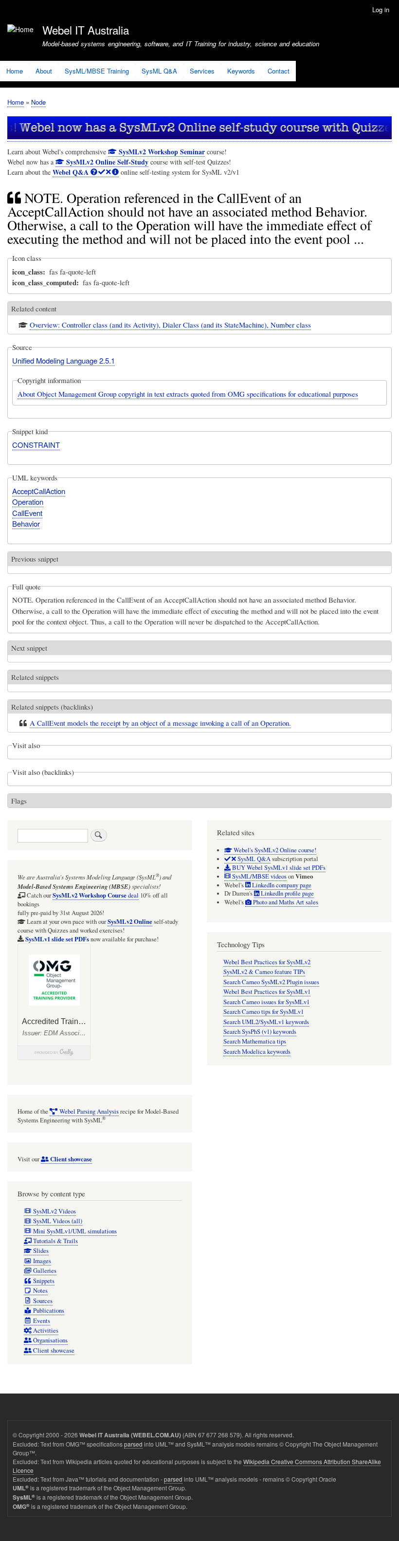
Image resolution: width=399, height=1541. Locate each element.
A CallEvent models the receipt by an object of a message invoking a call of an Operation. (160, 723)
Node (38, 102)
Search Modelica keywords (256, 1051)
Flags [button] (19, 801)
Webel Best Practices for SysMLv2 (266, 962)
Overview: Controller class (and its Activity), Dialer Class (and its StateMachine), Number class (170, 325)
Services (202, 70)
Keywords (241, 70)
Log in (380, 9)
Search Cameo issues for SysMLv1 (266, 1002)
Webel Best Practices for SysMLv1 (266, 992)
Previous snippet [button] (34, 559)
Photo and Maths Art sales (285, 902)
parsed (133, 1444)
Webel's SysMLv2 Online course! (274, 850)
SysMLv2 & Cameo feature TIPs (264, 972)
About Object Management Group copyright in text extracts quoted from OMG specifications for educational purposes (188, 394)
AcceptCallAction (38, 491)
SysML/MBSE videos (259, 876)
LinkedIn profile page (286, 893)
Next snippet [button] (29, 648)
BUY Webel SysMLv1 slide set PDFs (278, 867)
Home (14, 70)
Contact (279, 70)
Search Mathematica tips (254, 1041)
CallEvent (27, 513)
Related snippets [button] (35, 677)
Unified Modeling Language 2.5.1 (63, 360)
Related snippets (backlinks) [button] (52, 707)
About (44, 70)
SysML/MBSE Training (97, 70)
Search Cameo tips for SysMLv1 (263, 1012)
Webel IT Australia (85, 29)
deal (96, 895)
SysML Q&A (159, 70)
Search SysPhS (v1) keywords (259, 1031)
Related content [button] (33, 308)
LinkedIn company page (281, 885)
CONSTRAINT (36, 445)
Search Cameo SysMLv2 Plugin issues (271, 982)
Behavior (26, 523)
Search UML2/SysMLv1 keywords (266, 1022)
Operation (27, 501)
